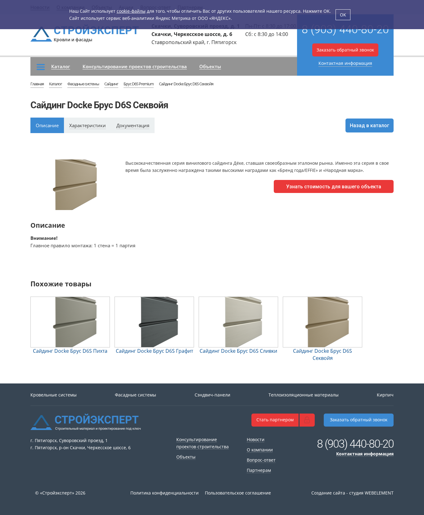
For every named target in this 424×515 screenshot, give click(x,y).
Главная (37, 84)
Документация (132, 125)
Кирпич (385, 395)
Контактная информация (345, 63)
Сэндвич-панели (212, 395)
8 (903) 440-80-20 (345, 29)
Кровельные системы (53, 395)
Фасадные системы (83, 84)
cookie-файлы (131, 11)
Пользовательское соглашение (238, 493)
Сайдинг (111, 84)
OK (343, 15)
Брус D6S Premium (139, 84)
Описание (47, 125)
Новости (255, 439)
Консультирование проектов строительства (135, 66)
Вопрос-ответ (261, 460)
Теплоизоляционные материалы (303, 395)
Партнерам (259, 470)
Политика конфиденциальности (164, 493)
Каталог (60, 66)
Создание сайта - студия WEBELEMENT (352, 493)
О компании (260, 450)
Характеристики (87, 125)
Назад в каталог (369, 125)
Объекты (210, 66)
